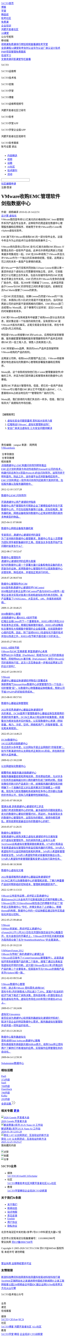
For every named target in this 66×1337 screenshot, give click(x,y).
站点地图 (12, 1212)
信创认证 (28, 48)
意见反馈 (12, 1215)
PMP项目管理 (8, 51)
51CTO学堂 (13, 1190)
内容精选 (12, 155)
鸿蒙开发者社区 (9, 29)
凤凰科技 (36, 1277)
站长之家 (23, 1280)
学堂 (3, 10)
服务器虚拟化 (18, 1037)
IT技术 (56, 48)
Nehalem (5, 1063)
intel (12, 1063)
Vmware (13, 1014)
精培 (22, 1190)
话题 (9, 163)
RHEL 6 (5, 647)
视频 (9, 159)
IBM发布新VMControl (22, 587)
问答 (13, 59)
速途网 (31, 1280)
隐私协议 (12, 1226)
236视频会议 (20, 1284)
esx (18, 1014)
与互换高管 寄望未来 (24, 651)
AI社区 (11, 166)
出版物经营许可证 (21, 1263)
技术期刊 (12, 170)
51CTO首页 (7, 3)
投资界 (56, 1284)
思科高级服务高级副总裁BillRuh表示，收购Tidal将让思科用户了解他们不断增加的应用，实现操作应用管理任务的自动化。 (32, 1048)
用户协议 (12, 1222)
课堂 (18, 59)
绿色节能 (14, 647)
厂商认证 (48, 48)
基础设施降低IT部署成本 (24, 680)
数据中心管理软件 (11, 833)
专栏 (23, 59)
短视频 (27, 44)
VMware (5, 448)
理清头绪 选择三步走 (22, 806)
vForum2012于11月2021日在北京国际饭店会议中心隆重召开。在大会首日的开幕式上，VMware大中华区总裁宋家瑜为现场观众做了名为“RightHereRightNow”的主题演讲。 (32, 936)
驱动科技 (45, 1277)
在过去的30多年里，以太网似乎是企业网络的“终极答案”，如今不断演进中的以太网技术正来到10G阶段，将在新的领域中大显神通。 (33, 751)
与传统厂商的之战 (22, 954)
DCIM (24, 584)
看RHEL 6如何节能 (19, 617)
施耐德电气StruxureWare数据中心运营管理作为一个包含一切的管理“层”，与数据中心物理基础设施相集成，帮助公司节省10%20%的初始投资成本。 (33, 688)
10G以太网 (14, 743)
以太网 (5, 766)
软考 (21, 48)
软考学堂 (43, 44)
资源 (8, 59)
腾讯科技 (16, 1277)
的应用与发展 (18, 561)
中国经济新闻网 (43, 1280)
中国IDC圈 (33, 1284)
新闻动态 (12, 1208)
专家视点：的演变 (21, 535)
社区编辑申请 (8, 183)
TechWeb (5, 1280)
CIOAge (19, 1176)
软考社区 (6, 18)
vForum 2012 (16, 950)
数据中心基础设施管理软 (14, 703)
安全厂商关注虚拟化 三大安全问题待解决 (29, 428)
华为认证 (38, 48)
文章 (3, 59)
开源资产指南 (18, 502)
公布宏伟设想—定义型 (25, 895)
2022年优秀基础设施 (22, 709)
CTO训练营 (41, 1190)
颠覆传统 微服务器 (18, 772)
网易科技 (26, 1277)
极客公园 (9, 1284)
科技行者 (55, 1277)
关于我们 (12, 1204)
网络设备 (16, 528)
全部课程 (6, 48)
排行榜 (19, 44)
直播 (28, 59)
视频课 (5, 44)
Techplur (33, 1176)
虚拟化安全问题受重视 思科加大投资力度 (29, 420)
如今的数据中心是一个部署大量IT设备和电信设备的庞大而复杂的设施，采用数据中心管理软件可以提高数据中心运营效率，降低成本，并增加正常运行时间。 (32, 569)
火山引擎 (11, 1288)
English (11, 1218)
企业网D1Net (46, 1284)
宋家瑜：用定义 (21, 928)
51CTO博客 (13, 1183)
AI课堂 (5, 33)
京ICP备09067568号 (22, 1242)
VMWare (5, 950)
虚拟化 (12, 766)
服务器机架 (27, 528)
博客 (3, 7)
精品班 (5, 14)
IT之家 (55, 1280)
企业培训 (6, 25)
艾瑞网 (14, 1280)
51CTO (11, 1176)
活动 (9, 174)
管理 (18, 614)
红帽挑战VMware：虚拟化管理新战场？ (28, 424)
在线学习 (6, 55)
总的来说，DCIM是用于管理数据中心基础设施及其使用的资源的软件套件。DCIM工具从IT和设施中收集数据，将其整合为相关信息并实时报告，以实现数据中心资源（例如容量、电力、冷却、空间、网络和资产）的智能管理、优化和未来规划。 (32, 721)
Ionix (12, 448)
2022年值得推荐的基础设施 (25, 877)
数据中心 (6, 495)
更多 (16, 1110)
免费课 (5, 22)
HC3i (26, 1176)
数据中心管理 (17, 984)
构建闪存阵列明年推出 (23, 465)
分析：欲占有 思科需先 (23, 988)
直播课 (34, 44)
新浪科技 (6, 1277)
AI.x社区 (51, 1183)
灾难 (20, 870)
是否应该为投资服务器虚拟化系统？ (30, 1018)
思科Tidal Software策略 (20, 1040)
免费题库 (21, 51)
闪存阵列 (21, 495)
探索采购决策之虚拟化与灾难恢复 (29, 836)
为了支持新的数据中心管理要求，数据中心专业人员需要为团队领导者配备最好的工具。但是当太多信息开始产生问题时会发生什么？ (32, 542)
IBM (3, 614)
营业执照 (6, 1263)
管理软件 (16, 557)
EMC (13, 495)
